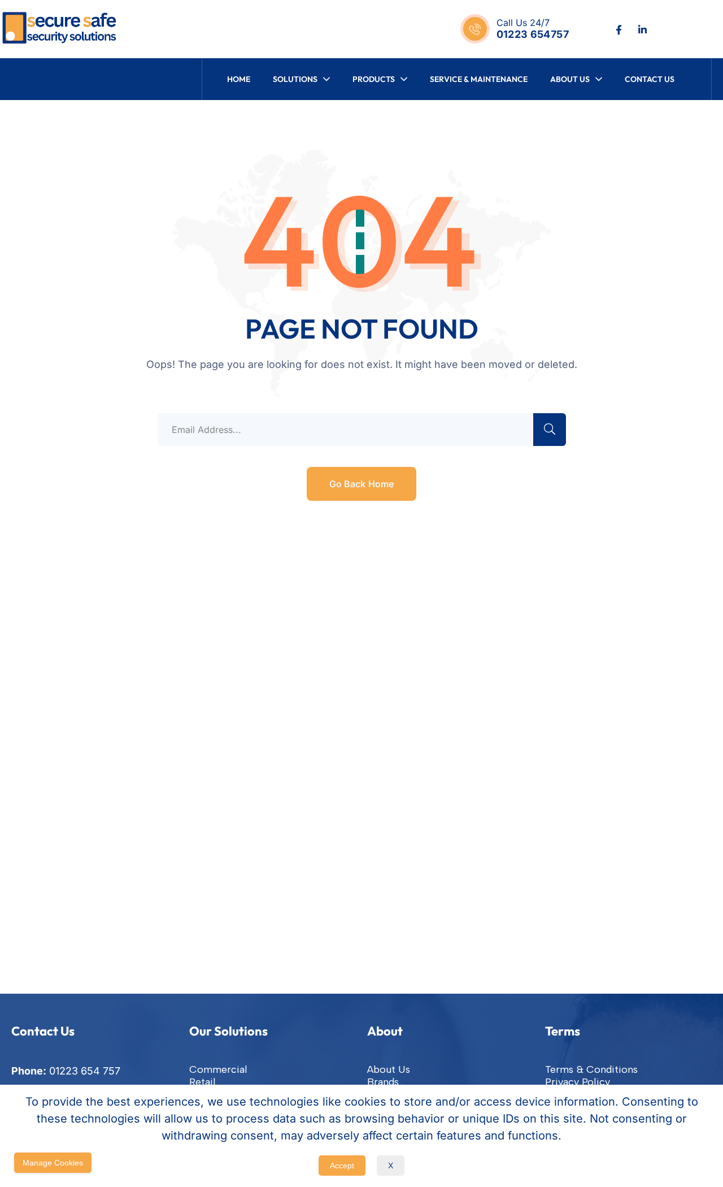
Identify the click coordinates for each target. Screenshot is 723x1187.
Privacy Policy (577, 1082)
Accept (342, 1165)
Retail (202, 1082)
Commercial (218, 1069)
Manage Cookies (53, 1162)
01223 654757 (532, 34)
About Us (388, 1069)
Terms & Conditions (591, 1069)
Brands (383, 1082)
